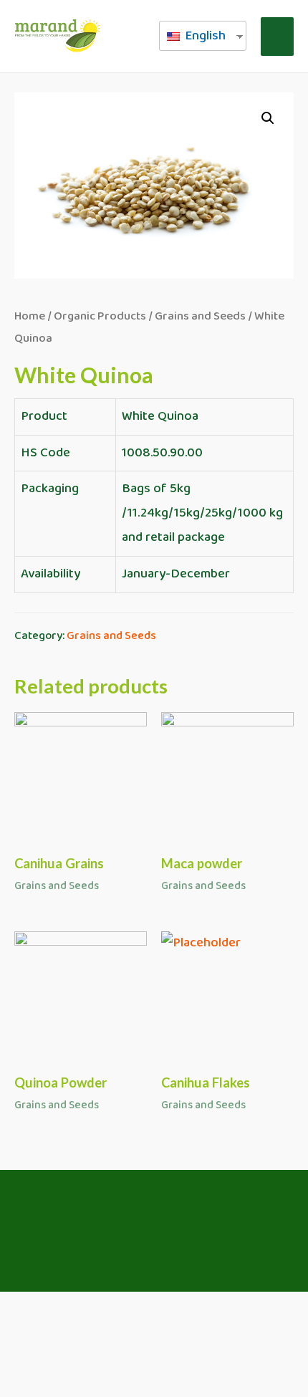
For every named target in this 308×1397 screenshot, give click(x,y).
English (204, 36)
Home (29, 316)
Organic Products (100, 316)
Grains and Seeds (200, 316)
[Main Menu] (277, 36)
